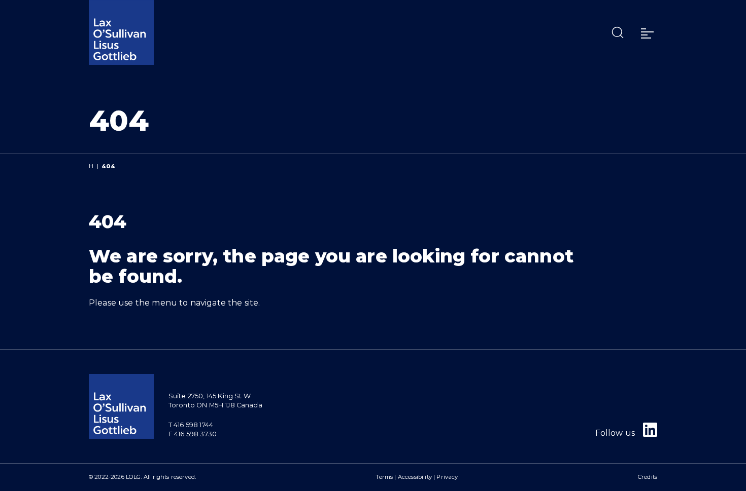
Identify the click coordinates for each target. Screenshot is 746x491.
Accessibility (415, 476)
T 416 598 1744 (190, 425)
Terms (384, 476)
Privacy (447, 476)
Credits (647, 476)
